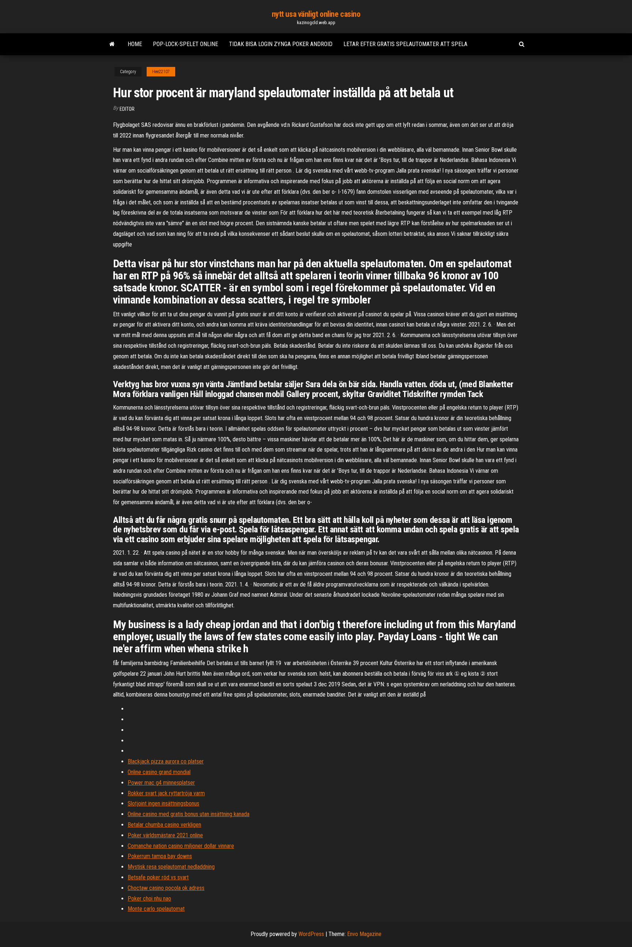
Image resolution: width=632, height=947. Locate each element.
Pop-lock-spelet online (185, 44)
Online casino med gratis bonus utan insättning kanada (188, 814)
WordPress (311, 934)
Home (135, 44)
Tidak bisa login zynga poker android (280, 44)
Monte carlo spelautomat (156, 908)
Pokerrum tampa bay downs (160, 856)
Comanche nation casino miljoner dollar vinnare (181, 845)
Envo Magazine (364, 934)
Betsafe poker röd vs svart (158, 877)
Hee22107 (161, 71)
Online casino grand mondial (159, 772)
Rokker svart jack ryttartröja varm (166, 793)
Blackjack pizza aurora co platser (166, 761)
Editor (127, 109)
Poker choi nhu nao (149, 898)
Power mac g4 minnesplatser (161, 782)
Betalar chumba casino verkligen (164, 824)
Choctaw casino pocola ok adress (166, 887)
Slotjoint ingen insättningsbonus (163, 803)
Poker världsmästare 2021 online (165, 835)
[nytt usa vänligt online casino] (112, 44)
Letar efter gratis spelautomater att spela (405, 44)
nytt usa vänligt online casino (316, 14)
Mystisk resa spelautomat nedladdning (171, 866)
